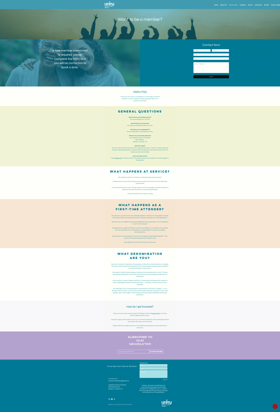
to (161, 313)
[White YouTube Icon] (112, 399)
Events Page (155, 313)
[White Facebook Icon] (114, 399)
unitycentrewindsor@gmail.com (118, 381)
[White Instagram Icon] (109, 399)
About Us (118, 158)
